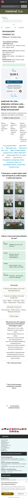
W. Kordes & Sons (14, 167)
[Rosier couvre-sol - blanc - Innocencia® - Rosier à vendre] (15, 429)
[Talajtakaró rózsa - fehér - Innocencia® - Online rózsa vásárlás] (10, 431)
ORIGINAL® (21, 458)
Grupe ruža (4, 17)
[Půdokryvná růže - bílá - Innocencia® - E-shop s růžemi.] (18, 431)
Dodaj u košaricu (15, 82)
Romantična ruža (4, 440)
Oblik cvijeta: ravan (11, 148)
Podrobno (7, 491)
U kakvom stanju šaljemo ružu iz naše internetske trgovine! (14, 289)
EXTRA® (3, 461)
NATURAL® (4, 465)
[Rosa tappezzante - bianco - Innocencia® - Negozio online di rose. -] (18, 429)
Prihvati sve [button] (7, 493)
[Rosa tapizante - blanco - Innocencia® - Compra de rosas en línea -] (15, 431)
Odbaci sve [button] (21, 493)
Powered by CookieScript (14, 497)
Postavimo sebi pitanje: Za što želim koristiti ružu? (14, 297)
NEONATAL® (10, 471)
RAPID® (3, 467)
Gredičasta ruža (4, 443)
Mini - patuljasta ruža (5, 447)
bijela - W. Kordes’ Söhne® (18, 150)
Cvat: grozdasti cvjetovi (9, 145)
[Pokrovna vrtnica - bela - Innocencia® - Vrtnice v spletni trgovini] (8, 429)
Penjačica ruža (4, 446)
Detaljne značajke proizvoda (12, 118)
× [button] (26, 481)
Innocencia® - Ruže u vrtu (14, 162)
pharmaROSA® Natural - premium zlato (14, 164)
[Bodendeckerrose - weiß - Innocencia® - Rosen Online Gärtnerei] (5, 429)
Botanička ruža (4, 450)
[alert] (14, 489)
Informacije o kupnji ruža (14, 307)
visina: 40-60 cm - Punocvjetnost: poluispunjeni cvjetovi (13, 159)
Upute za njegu (14, 316)
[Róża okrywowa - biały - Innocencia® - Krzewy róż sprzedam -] (20, 429)
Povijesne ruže (4, 441)
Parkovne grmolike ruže (6, 445)
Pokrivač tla (5, 18)
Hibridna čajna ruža (5, 442)
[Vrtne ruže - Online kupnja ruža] (24, 6)
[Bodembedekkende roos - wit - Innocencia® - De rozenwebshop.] (25, 429)
